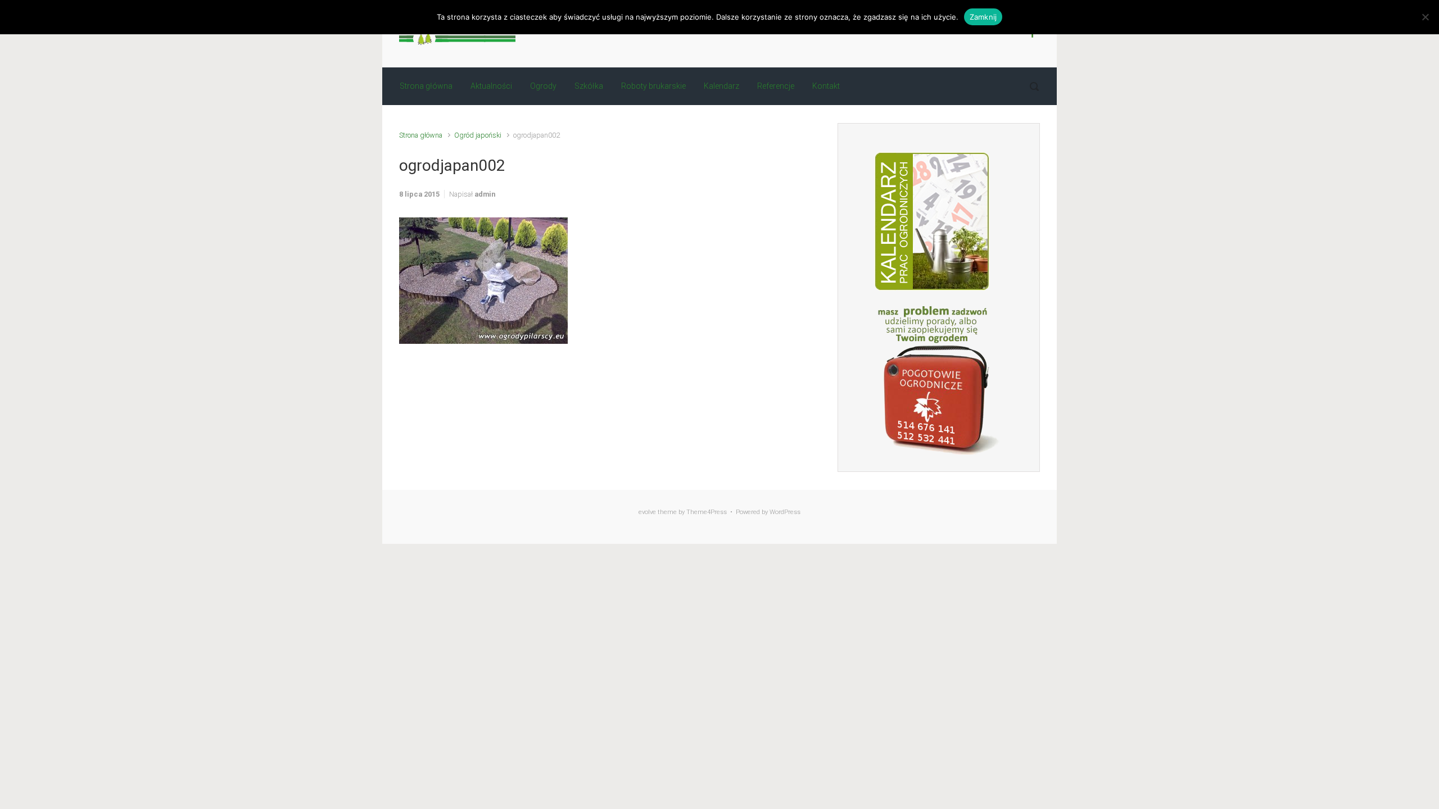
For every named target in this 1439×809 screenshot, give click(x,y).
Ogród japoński (477, 135)
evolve (647, 512)
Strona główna (420, 135)
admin (484, 194)
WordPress (785, 512)
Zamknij (983, 16)
